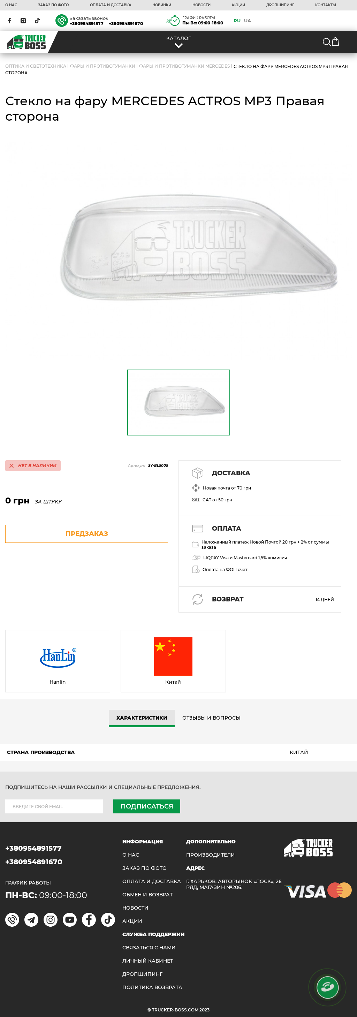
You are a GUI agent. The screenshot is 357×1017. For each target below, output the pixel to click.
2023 (204, 1009)
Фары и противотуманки (102, 66)
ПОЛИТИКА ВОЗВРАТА (152, 988)
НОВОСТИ (201, 5)
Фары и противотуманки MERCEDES (184, 66)
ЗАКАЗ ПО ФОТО (53, 5)
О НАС (11, 5)
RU (237, 20)
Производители (210, 855)
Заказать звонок (89, 18)
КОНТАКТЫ (325, 5)
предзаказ (87, 534)
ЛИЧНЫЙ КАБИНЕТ (147, 961)
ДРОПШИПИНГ (280, 5)
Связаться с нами (149, 948)
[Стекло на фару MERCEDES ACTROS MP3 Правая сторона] (178, 250)
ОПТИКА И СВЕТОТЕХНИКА (35, 66)
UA (247, 20)
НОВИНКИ (161, 5)
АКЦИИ (238, 5)
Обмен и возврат (147, 895)
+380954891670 (126, 23)
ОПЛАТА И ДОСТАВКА (110, 5)
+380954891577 (87, 23)
